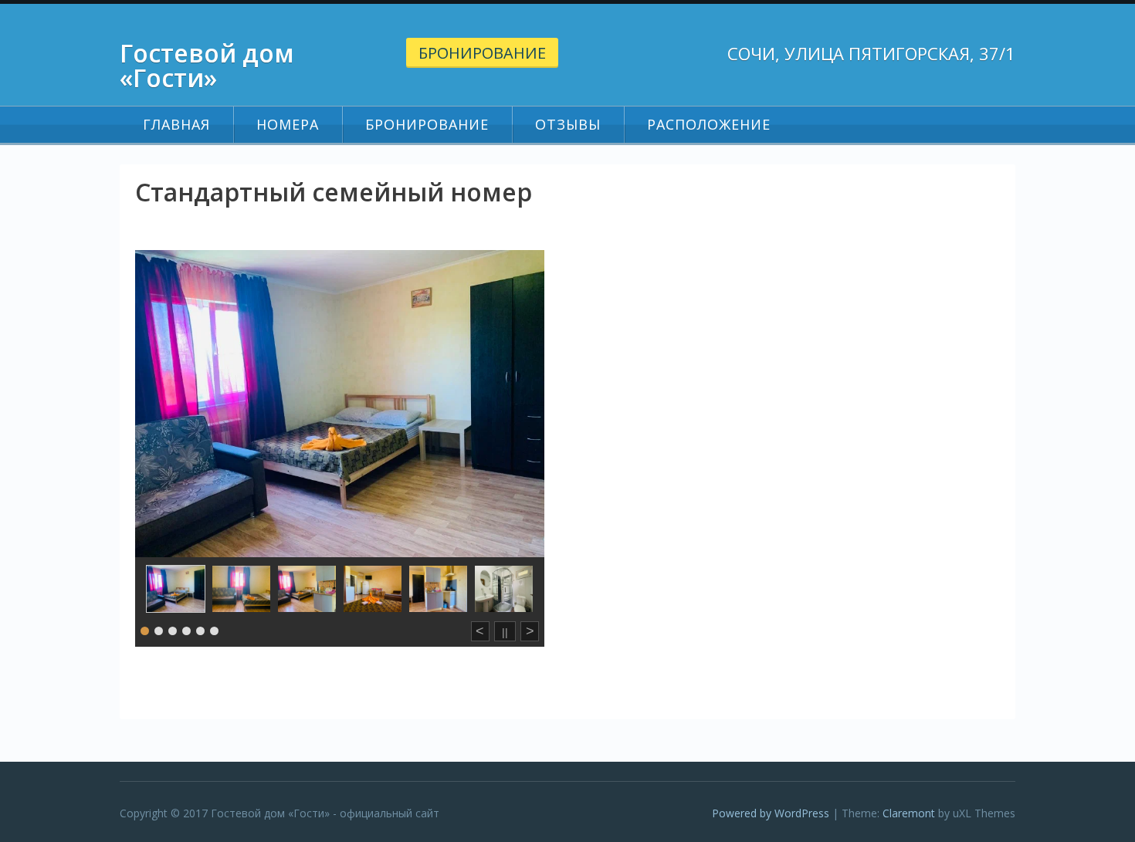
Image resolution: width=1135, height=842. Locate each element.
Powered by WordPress (770, 813)
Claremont (909, 813)
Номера (287, 124)
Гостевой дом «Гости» (207, 65)
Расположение (709, 124)
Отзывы (568, 124)
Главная (176, 124)
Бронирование (482, 52)
